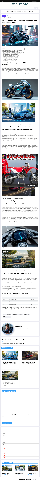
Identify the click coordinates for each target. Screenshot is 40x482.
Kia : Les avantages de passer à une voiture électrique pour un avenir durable (13, 270)
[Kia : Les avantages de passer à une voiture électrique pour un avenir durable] (18, 259)
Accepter (22, 479)
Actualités (4, 428)
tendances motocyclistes (31, 15)
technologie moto (25, 15)
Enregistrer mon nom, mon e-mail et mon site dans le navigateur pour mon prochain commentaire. (16, 414)
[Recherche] (35, 7)
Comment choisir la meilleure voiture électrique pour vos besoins (14, 339)
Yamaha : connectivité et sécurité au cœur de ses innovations (12, 53)
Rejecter (28, 479)
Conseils (4, 433)
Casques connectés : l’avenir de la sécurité (10, 58)
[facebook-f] (32, 1)
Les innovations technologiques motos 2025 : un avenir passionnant (12, 50)
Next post (3, 341)
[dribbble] (34, 1)
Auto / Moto (3, 15)
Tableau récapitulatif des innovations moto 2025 (9, 60)
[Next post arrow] (37, 343)
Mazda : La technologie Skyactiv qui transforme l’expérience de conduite (12, 198)
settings (16, 480)
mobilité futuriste (17, 15)
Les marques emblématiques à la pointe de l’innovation (10, 51)
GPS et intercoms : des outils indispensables (10, 59)
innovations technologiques (11, 15)
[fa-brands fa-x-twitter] (33, 1)
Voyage (4, 444)
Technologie (4, 440)
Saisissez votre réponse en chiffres (6, 416)
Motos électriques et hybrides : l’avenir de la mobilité (11, 55)
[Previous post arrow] (37, 339)
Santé (4, 442)
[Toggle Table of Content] (23, 49)
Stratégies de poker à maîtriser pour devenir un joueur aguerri (13, 343)
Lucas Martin (4, 17)
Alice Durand (9, 474)
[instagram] (35, 1)
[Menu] (2, 8)
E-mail (2, 409)
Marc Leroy (5, 361)
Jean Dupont (35, 474)
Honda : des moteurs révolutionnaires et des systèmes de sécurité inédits (14, 52)
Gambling (4, 437)
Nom (2, 403)
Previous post (4, 338)
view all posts (17, 330)
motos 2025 (21, 15)
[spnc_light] (37, 8)
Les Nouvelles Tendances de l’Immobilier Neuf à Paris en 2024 (6, 472)
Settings (34, 479)
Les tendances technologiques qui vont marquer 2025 (10, 54)
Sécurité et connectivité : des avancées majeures (11, 56)
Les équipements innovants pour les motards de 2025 (10, 57)
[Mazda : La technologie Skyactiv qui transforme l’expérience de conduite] (30, 355)
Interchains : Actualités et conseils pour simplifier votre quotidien (20, 472)
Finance (4, 435)
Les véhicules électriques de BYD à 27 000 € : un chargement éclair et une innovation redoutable (16, 124)
